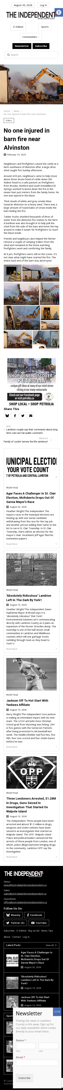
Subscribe (24, 1078)
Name (21, 1040)
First (18, 1051)
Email (20, 1057)
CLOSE (57, 1011)
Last (41, 1051)
